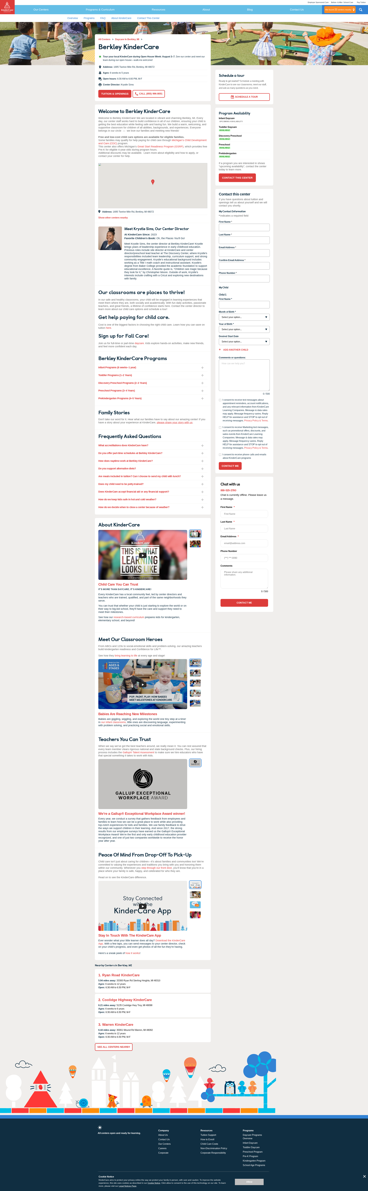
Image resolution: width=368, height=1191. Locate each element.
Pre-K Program (250, 1156)
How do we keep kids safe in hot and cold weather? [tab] (127, 499)
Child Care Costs (209, 1144)
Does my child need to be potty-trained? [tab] (121, 484)
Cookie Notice (154, 1183)
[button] (152, 182)
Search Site (361, 10)
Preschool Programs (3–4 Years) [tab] (116, 390)
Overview (72, 18)
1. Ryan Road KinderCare (119, 975)
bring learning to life (126, 655)
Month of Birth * (227, 312)
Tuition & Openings (115, 93)
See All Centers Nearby (113, 1047)
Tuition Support (208, 1135)
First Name (225, 222)
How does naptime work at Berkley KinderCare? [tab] (125, 460)
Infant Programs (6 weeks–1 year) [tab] (117, 367)
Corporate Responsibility (213, 1153)
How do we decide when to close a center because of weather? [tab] (133, 507)
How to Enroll (207, 1139)
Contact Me (230, 465)
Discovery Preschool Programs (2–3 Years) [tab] (122, 383)
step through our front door (156, 867)
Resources (158, 9)
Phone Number (227, 273)
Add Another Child (235, 350)
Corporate (163, 1153)
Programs (89, 18)
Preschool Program (252, 1152)
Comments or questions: (232, 357)
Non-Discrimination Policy (214, 1148)
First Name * (225, 299)
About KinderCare (121, 18)
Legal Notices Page (127, 1186)
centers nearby (338, 9)
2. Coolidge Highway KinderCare (125, 1000)
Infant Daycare (250, 1143)
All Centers (104, 39)
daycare (139, 343)
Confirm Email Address (231, 260)
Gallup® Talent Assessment (138, 752)
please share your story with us (174, 422)
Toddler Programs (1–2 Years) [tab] (115, 375)
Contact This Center (148, 18)
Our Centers (41, 9)
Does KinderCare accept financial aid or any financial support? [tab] (133, 491)
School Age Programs (254, 1165)
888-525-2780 (228, 490)
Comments (226, 566)
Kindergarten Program (254, 1161)
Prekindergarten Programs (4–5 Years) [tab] (120, 398)
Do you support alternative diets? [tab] (117, 468)
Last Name (224, 234)
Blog (250, 9)
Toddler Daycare (251, 1147)
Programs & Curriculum (100, 9)
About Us (163, 1135)
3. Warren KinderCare (115, 1024)
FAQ (102, 18)
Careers (162, 1148)
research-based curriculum (129, 617)
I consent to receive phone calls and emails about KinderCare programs (244, 456)
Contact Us (297, 9)
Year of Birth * (226, 324)
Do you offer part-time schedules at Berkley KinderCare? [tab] (130, 453)
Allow (249, 1182)
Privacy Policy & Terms (256, 420)
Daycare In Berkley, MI (127, 39)
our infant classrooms (113, 722)
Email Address (227, 247)
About (206, 9)
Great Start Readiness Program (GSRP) (160, 146)
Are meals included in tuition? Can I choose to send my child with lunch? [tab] (139, 476)
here (108, 327)
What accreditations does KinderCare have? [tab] (123, 445)
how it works (132, 953)
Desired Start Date (229, 336)
